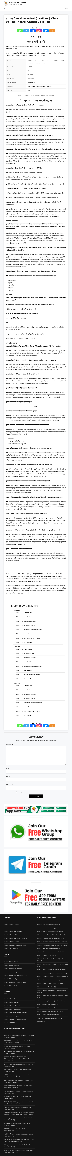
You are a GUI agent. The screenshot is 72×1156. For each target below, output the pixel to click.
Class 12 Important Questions (45, 986)
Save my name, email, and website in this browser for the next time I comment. (36, 792)
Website (9, 784)
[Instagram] (39, 30)
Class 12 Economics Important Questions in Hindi (51, 973)
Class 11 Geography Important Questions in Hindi (51, 945)
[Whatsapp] (20, 30)
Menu (66, 8)
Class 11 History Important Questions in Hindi (50, 952)
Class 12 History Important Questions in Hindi (50, 983)
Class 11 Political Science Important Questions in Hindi (52, 964)
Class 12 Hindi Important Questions (47, 980)
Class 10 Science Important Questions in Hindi (50, 935)
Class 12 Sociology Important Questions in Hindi (50, 1001)
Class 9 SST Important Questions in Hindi (48, 1018)
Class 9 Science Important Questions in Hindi (49, 1014)
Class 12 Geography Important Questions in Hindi (51, 976)
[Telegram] (26, 30)
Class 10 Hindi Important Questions (47, 924)
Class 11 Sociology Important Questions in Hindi (50, 969)
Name (8, 768)
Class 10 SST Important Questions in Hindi (49, 938)
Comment (10, 744)
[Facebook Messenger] (46, 30)
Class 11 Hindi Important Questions (47, 948)
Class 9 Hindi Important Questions (46, 1004)
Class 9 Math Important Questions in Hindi (49, 1011)
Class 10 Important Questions (45, 928)
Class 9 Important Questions (45, 1007)
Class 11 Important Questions (45, 955)
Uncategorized (41, 1021)
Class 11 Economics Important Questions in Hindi (51, 941)
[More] (52, 30)
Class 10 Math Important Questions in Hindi (49, 931)
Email (8, 776)
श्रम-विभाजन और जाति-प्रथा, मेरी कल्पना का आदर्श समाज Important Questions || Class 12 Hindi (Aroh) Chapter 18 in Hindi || (17, 1058)
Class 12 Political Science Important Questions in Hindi (52, 995)
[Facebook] (33, 30)
